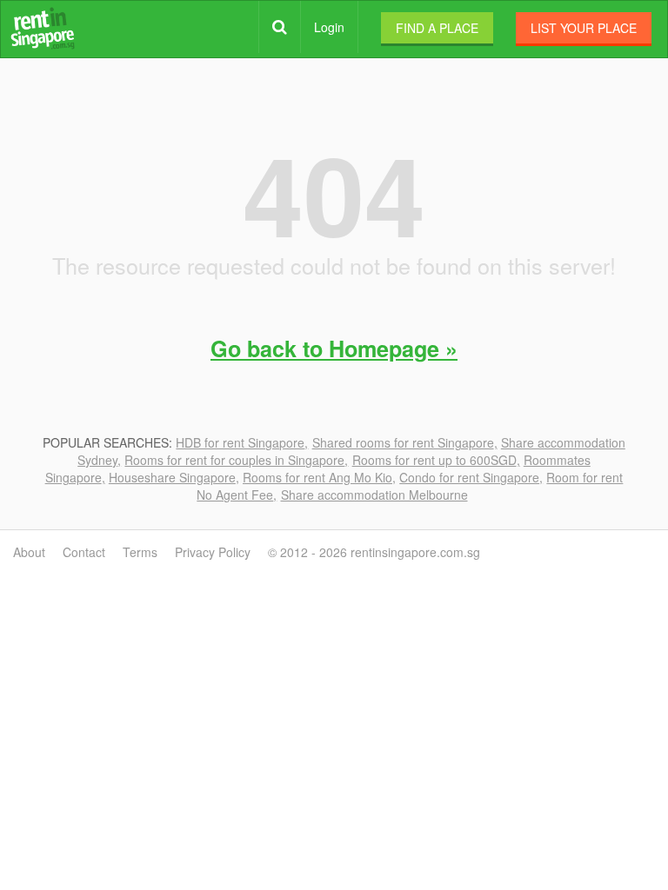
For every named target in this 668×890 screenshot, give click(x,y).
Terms (140, 552)
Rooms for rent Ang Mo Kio (317, 477)
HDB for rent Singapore (240, 442)
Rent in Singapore (42, 28)
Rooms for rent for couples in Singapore (234, 459)
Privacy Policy (212, 552)
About (29, 552)
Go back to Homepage (324, 348)
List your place (584, 28)
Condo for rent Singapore (469, 477)
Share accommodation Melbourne (374, 494)
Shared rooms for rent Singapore (403, 442)
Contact (84, 552)
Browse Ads (279, 27)
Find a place (437, 28)
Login (329, 27)
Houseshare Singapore (172, 477)
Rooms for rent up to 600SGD (434, 459)
